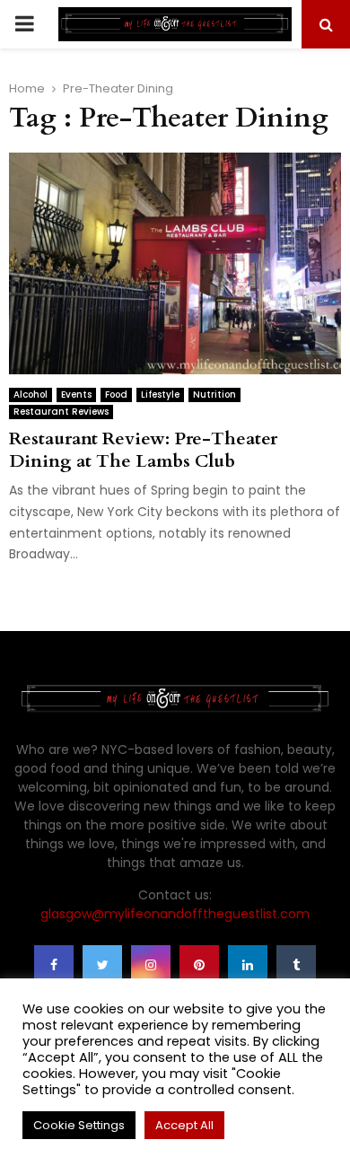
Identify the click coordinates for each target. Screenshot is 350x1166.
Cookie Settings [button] (79, 1125)
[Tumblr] (296, 965)
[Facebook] (54, 965)
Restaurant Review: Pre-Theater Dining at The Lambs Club (143, 449)
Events (76, 394)
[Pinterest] (199, 965)
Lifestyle (160, 394)
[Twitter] (102, 965)
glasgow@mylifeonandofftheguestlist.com (175, 914)
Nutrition (214, 394)
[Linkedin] (247, 965)
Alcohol (30, 394)
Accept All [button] (184, 1125)
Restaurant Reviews (61, 411)
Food (116, 394)
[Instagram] (151, 965)
